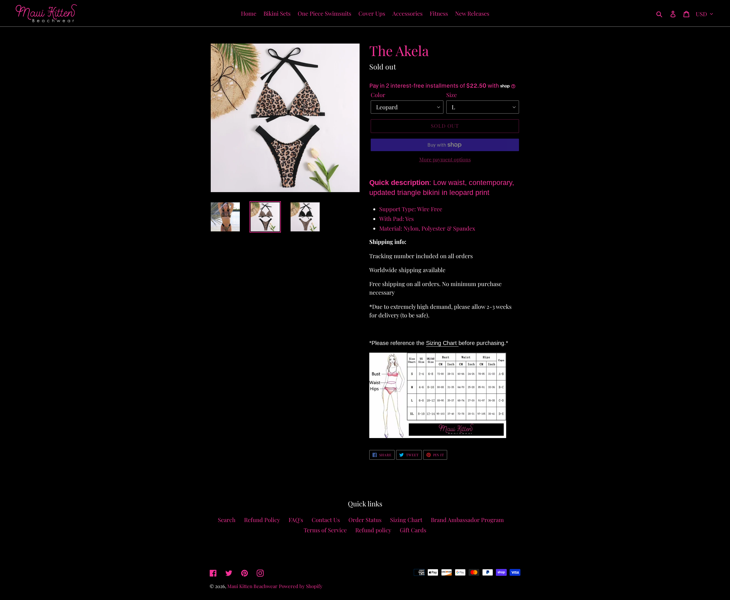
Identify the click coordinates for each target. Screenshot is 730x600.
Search (227, 519)
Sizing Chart (442, 343)
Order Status (365, 519)
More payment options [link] (445, 159)
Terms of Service (325, 530)
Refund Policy (262, 519)
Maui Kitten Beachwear (252, 586)
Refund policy (373, 530)
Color (378, 94)
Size (451, 94)
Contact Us (326, 519)
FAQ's (296, 519)
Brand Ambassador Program (467, 519)
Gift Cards (413, 530)
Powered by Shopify (301, 586)
